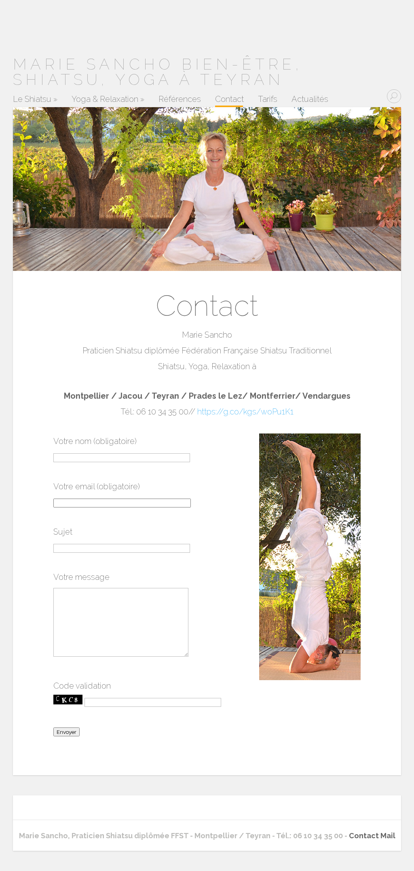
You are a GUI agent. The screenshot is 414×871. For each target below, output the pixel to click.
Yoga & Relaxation (108, 99)
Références (179, 99)
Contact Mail (372, 835)
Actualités (309, 99)
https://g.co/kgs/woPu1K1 (245, 411)
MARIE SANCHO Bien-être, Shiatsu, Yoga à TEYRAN (157, 72)
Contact (229, 99)
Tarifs (267, 99)
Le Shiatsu (35, 99)
